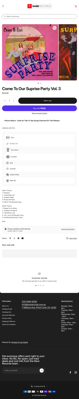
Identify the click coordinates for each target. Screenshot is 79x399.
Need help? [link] (73, 238)
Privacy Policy (7, 318)
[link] (39, 307)
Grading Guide (7, 309)
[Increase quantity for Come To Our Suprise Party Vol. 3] (14, 101)
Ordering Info (6, 312)
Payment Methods (8, 315)
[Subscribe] (42, 370)
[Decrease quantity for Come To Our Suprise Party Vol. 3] (4, 101)
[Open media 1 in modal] (54, 28)
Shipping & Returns (8, 321)
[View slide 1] (36, 285)
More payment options (39, 113)
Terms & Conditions (9, 324)
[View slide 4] (43, 285)
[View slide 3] (41, 285)
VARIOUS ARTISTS (8, 128)
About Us (5, 306)
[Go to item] (38, 83)
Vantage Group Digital (19, 342)
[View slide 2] (38, 285)
